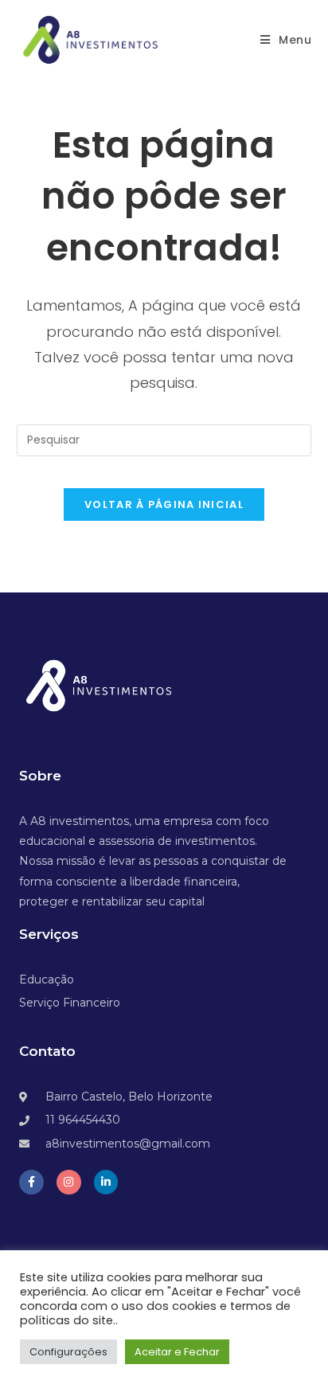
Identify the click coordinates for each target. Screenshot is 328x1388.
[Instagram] (69, 1182)
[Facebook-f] (31, 1182)
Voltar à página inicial (164, 504)
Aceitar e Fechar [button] (177, 1351)
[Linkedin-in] (106, 1182)
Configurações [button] (68, 1351)
